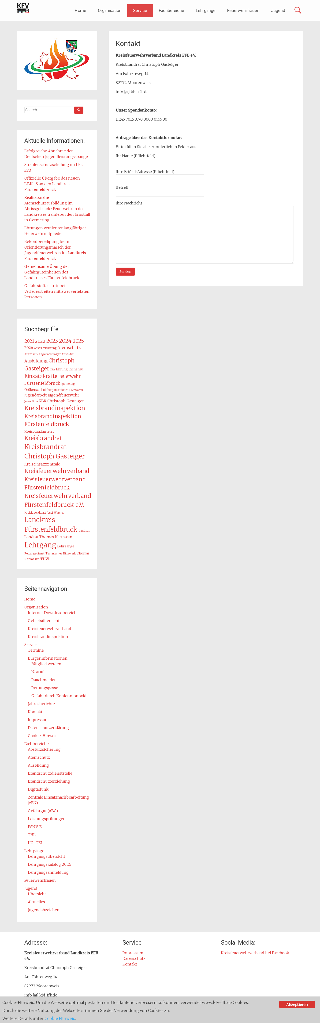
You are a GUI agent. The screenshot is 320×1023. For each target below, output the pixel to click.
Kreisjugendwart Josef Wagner (44, 512)
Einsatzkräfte (40, 376)
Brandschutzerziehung (49, 781)
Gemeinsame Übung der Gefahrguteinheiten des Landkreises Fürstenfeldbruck (51, 272)
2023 (52, 341)
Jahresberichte (41, 703)
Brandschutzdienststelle (50, 773)
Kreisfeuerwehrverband (56, 471)
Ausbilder (68, 354)
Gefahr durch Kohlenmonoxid (58, 695)
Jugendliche (31, 401)
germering (68, 383)
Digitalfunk (38, 789)
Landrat (84, 530)
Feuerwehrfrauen (243, 10)
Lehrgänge (206, 10)
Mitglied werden (46, 663)
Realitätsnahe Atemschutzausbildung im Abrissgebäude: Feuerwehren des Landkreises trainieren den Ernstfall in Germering (57, 208)
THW (44, 559)
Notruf (37, 671)
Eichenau (76, 369)
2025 (78, 341)
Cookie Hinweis (60, 1018)
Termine (36, 650)
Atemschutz (69, 347)
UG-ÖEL (35, 842)
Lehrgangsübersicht (46, 856)
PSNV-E (35, 826)
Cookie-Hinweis (42, 735)
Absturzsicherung (45, 348)
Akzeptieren (297, 1004)
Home (80, 10)
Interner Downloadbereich (52, 612)
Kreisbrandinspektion (54, 408)
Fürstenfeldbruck (42, 383)
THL (32, 834)
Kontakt (35, 711)
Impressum (38, 719)
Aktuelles (36, 902)
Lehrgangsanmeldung (48, 872)
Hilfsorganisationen (55, 390)
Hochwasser (76, 390)
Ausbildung (36, 361)
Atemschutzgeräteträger (42, 354)
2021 (29, 341)
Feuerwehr (69, 376)
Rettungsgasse (44, 687)
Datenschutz (134, 958)
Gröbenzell (33, 390)
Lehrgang (40, 545)
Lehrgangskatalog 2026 (49, 864)
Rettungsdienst (34, 553)
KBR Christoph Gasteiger (61, 401)
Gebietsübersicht (44, 620)
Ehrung (62, 369)
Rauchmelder (43, 679)
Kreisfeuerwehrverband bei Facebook (255, 952)
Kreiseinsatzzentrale (42, 464)
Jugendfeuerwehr (63, 395)
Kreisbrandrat (43, 438)
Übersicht (37, 894)
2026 (28, 348)
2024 (65, 340)
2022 (40, 341)
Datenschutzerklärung (48, 727)
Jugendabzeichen (44, 910)
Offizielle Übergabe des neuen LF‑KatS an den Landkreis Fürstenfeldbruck (52, 184)
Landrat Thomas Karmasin (48, 537)
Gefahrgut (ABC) (43, 810)
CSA (52, 369)
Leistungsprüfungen (47, 818)
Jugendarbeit (35, 395)
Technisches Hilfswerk (60, 553)
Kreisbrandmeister (39, 432)
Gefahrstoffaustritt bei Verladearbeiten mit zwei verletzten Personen (56, 291)
